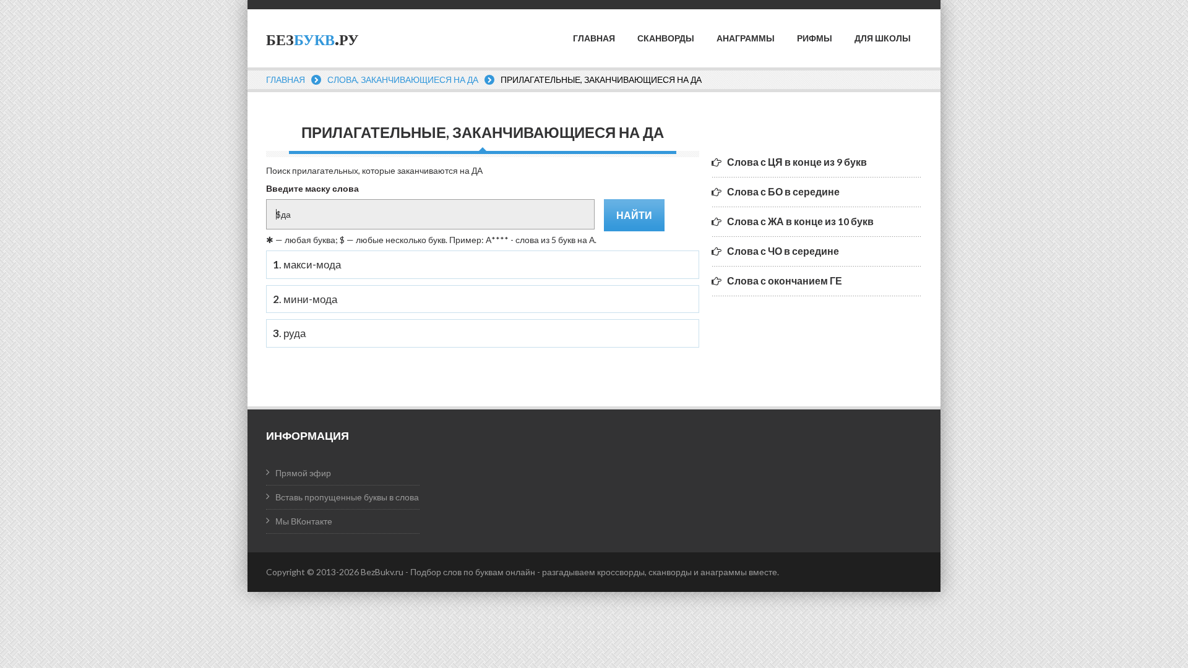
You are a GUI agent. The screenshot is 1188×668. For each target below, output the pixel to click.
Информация (307, 435)
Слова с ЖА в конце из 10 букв (800, 221)
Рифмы (814, 38)
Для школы (882, 38)
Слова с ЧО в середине (783, 251)
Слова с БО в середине (783, 191)
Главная (594, 38)
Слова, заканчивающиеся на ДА (402, 79)
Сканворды (665, 38)
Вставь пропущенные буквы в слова (347, 497)
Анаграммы (746, 38)
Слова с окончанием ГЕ (784, 280)
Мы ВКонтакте (303, 521)
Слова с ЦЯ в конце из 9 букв (797, 162)
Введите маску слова (312, 188)
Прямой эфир (303, 473)
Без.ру (312, 40)
